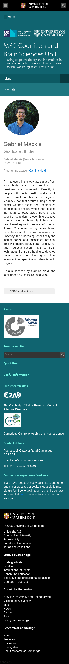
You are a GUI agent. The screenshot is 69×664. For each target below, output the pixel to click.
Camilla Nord (37, 170)
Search (63, 5)
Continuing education (17, 573)
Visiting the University (17, 600)
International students (17, 570)
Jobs (7, 616)
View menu (5, 5)
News (7, 608)
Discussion (11, 643)
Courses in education (17, 581)
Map (6, 604)
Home (12, 16)
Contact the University (17, 535)
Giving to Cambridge (16, 620)
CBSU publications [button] (21, 291)
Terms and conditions (17, 547)
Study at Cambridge (17, 555)
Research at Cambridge (19, 628)
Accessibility (11, 539)
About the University (18, 589)
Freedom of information (18, 543)
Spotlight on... (12, 647)
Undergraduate (13, 562)
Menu (8, 78)
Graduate (9, 566)
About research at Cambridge (22, 651)
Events (8, 612)
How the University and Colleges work (27, 596)
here (22, 494)
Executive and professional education (27, 577)
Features (9, 639)
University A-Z (12, 531)
